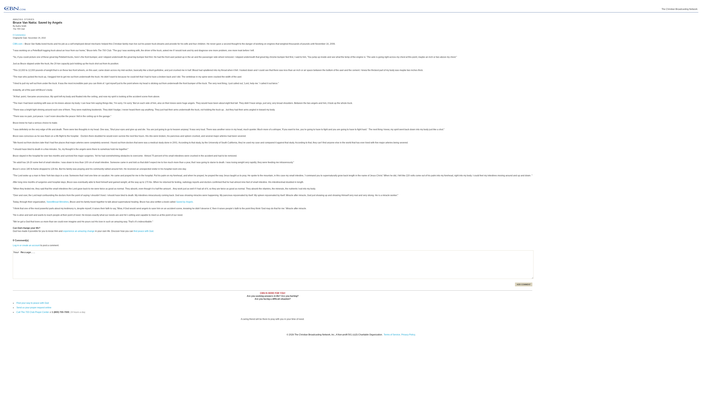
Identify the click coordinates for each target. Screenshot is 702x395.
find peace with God (143, 231)
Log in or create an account (26, 245)
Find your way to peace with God (32, 303)
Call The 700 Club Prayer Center (32, 312)
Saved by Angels (184, 202)
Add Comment (524, 284)
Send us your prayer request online (33, 307)
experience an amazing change (79, 231)
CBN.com (17, 44)
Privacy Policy (408, 334)
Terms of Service (392, 334)
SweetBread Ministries (57, 202)
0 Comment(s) (19, 35)
